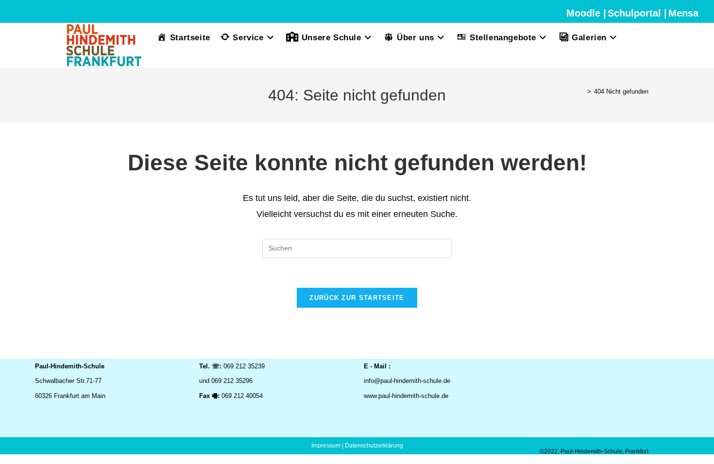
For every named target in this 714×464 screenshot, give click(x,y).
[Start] (581, 91)
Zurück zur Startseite (356, 297)
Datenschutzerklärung (374, 445)
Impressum (325, 445)
